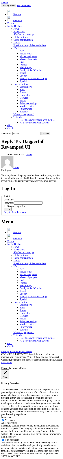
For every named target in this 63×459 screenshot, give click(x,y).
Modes (16, 42)
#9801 (29, 154)
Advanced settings (28, 103)
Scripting (24, 111)
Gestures (24, 97)
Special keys (26, 86)
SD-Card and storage (23, 34)
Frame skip (25, 95)
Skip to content (24, 5)
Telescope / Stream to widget (33, 78)
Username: (9, 199)
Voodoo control (27, 106)
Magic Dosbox (14, 26)
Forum (10, 23)
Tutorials (17, 117)
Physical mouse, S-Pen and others (29, 45)
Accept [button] (58, 359)
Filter (22, 89)
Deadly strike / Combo (30, 70)
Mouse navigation (28, 56)
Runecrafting (26, 109)
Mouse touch (26, 53)
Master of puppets (28, 59)
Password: (9, 203)
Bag (22, 62)
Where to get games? (23, 114)
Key (22, 51)
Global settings (20, 37)
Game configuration (23, 39)
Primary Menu (8, 5)
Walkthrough (26, 67)
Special (23, 81)
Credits (10, 128)
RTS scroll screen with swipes (34, 122)
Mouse (23, 100)
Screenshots (19, 31)
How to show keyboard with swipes (37, 120)
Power (23, 92)
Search (4, 2)
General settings (21, 84)
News (16, 28)
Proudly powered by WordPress (16, 351)
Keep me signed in (16, 206)
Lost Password (19, 212)
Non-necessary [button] (8, 436)
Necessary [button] (6, 417)
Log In (7, 209)
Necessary (10, 420)
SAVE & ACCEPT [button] (10, 456)
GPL (9, 125)
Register (8, 212)
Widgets (17, 48)
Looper (23, 75)
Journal (23, 64)
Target (23, 73)
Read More (6, 362)
